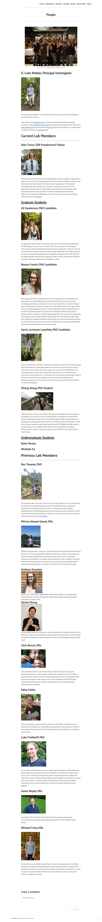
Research (58, 3)
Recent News (81, 3)
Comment (75, 909)
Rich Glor (50, 127)
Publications (50, 3)
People (42, 3)
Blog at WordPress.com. (27, 918)
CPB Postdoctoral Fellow (41, 125)
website (39, 197)
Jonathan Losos (39, 122)
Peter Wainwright (27, 127)
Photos (73, 3)
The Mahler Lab (15, 918)
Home (89, 3)
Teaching (66, 3)
